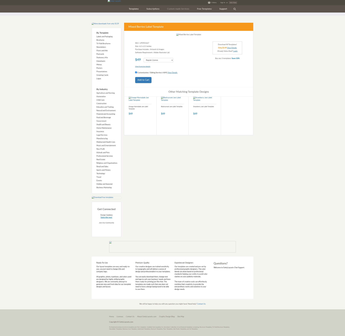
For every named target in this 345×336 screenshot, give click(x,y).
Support (223, 9)
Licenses (120, 317)
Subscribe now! (106, 217)
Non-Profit (100, 149)
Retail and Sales (102, 167)
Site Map (180, 317)
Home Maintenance (103, 128)
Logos (98, 79)
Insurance (100, 132)
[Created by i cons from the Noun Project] (234, 9)
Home (111, 317)
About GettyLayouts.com (146, 317)
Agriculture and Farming (105, 93)
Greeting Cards (102, 75)
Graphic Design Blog (167, 317)
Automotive (101, 97)
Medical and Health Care (105, 142)
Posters (99, 68)
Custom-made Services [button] (178, 9)
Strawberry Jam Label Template (203, 106)
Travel (98, 177)
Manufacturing (102, 139)
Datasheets (100, 61)
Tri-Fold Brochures (103, 44)
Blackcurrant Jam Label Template (171, 106)
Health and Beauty (103, 125)
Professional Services (104, 156)
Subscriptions (152, 9)
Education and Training (105, 107)
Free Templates (204, 9)
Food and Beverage (103, 118)
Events (99, 181)
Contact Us (201, 304)
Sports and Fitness (103, 170)
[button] (134, 9)
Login (235, 51)
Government (101, 121)
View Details (172, 73)
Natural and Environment (106, 111)
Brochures (100, 40)
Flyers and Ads (102, 51)
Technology (100, 174)
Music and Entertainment (106, 146)
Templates (134, 9)
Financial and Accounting (105, 114)
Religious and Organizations (106, 163)
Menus (99, 65)
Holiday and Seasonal (104, 184)
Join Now (233, 2)
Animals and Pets (103, 153)
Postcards (100, 54)
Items (214, 2)
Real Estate (100, 160)
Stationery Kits (102, 58)
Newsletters (101, 47)
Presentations (101, 72)
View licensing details (142, 66)
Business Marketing (104, 188)
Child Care (100, 100)
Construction (101, 104)
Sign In (222, 2)
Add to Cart (143, 80)
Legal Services (101, 135)
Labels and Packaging (104, 37)
